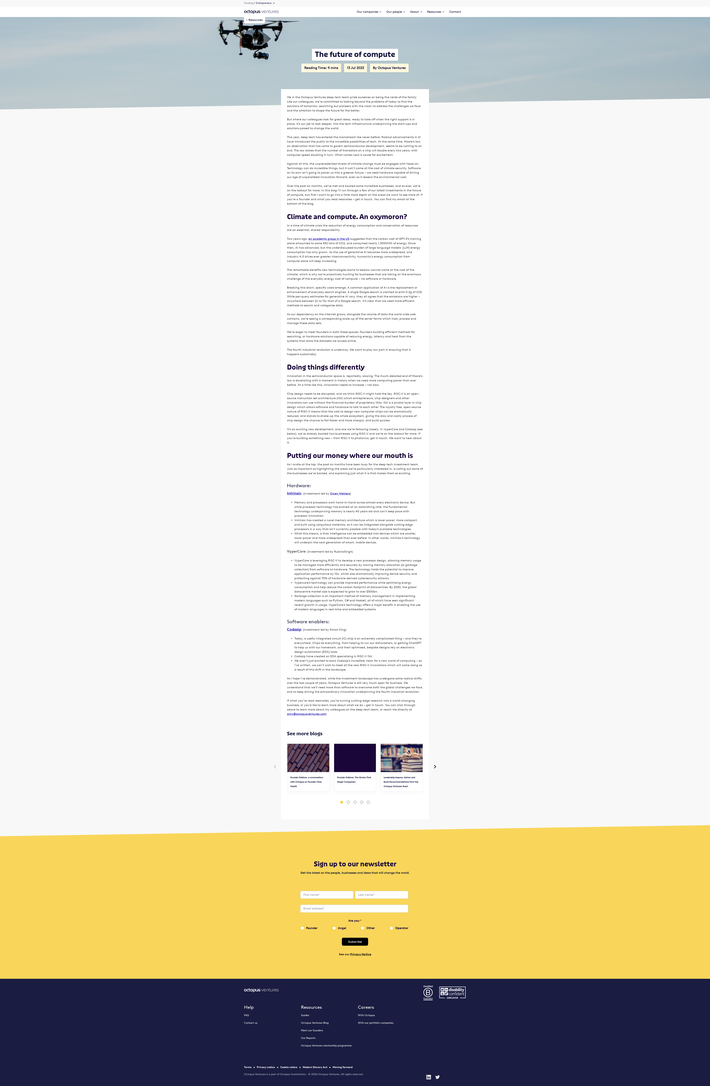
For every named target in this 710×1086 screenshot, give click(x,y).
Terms (247, 1067)
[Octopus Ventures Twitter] (437, 1077)
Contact (455, 11)
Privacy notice (266, 1067)
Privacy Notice (360, 954)
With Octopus (366, 1015)
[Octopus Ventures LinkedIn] (428, 1077)
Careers (366, 1007)
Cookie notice (288, 1067)
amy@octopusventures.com (307, 714)
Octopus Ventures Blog (315, 1022)
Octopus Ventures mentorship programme (326, 1045)
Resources (311, 1007)
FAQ (246, 1015)
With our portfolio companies (375, 1022)
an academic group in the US (328, 239)
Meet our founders (312, 1030)
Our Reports (308, 1038)
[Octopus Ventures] (261, 12)
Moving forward (343, 1067)
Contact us (250, 1022)
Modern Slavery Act (315, 1067)
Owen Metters (340, 493)
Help (249, 1007)
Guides (305, 1015)
